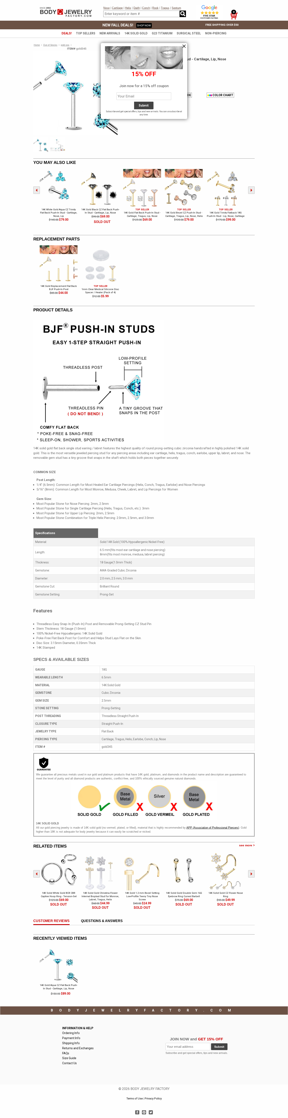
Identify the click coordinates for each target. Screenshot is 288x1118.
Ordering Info (71, 1033)
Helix (128, 7)
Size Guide (69, 1058)
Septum (176, 7)
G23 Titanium (162, 33)
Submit (219, 1046)
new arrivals (110, 33)
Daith (136, 7)
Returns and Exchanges (78, 1048)
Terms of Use (134, 1098)
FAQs (65, 1053)
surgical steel (189, 33)
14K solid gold (136, 33)
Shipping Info (71, 1043)
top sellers (85, 33)
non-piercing (215, 33)
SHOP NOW (144, 25)
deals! (67, 33)
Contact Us (69, 1063)
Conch (146, 7)
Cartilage (117, 7)
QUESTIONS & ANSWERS (102, 921)
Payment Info (71, 1038)
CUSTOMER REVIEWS (51, 921)
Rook (155, 7)
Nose (106, 7)
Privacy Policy (153, 1098)
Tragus (165, 7)
